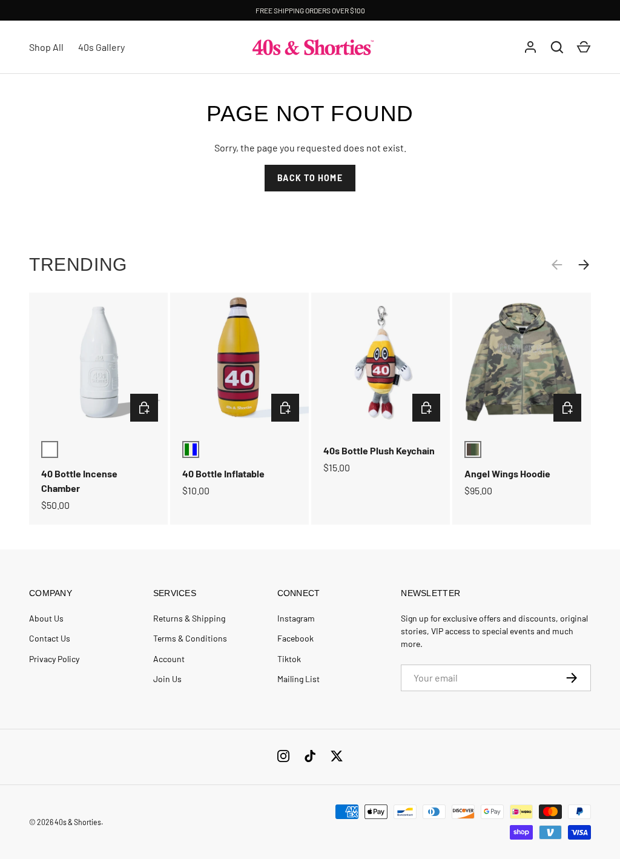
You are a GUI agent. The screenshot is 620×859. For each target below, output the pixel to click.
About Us (46, 618)
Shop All (46, 47)
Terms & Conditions (190, 638)
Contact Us (49, 638)
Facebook (295, 638)
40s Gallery (101, 47)
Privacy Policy (54, 659)
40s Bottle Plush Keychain (379, 450)
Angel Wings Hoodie (507, 473)
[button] (583, 47)
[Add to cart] (144, 408)
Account (169, 659)
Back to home (309, 178)
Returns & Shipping (189, 618)
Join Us (167, 679)
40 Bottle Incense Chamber (79, 481)
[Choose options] (567, 408)
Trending (78, 264)
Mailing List (298, 679)
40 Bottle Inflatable (223, 473)
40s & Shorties (77, 822)
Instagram (296, 618)
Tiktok (289, 659)
